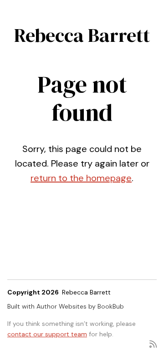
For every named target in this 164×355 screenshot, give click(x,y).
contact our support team (47, 334)
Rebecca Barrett (82, 35)
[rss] (153, 343)
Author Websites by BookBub (80, 306)
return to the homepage (81, 178)
